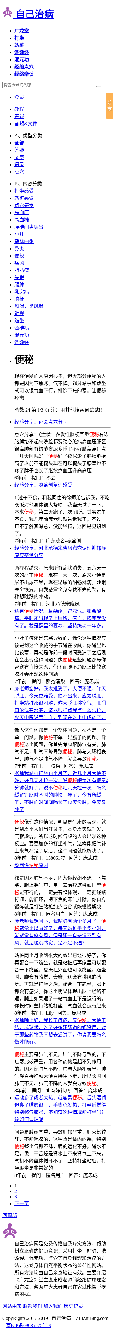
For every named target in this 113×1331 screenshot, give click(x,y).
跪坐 (19, 320)
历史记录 (73, 1306)
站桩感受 (24, 198)
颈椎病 (21, 327)
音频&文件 (25, 123)
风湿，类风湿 (28, 306)
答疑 (19, 116)
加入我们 (53, 1306)
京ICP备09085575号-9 (28, 1325)
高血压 (21, 212)
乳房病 (21, 291)
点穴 (19, 171)
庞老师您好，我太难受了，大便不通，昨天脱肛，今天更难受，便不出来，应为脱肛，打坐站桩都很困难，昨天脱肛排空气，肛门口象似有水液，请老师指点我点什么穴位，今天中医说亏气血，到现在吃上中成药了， (60, 703)
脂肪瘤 (21, 270)
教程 (19, 109)
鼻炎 (19, 248)
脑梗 (19, 299)
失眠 (19, 277)
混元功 (21, 335)
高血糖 (21, 219)
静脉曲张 (24, 241)
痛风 (19, 263)
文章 (19, 157)
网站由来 (12, 1306)
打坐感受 (24, 190)
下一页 (21, 1203)
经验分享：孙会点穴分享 (40, 421)
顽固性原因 (31, 865)
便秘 (19, 255)
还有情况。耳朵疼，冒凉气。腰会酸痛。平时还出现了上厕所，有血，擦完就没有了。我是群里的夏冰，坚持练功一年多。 (60, 618)
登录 (19, 97)
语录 (19, 164)
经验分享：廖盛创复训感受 (43, 485)
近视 (19, 313)
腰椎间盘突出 (28, 226)
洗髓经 (21, 342)
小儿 (19, 234)
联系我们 (32, 1306)
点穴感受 (24, 205)
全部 (19, 142)
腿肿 (19, 284)
